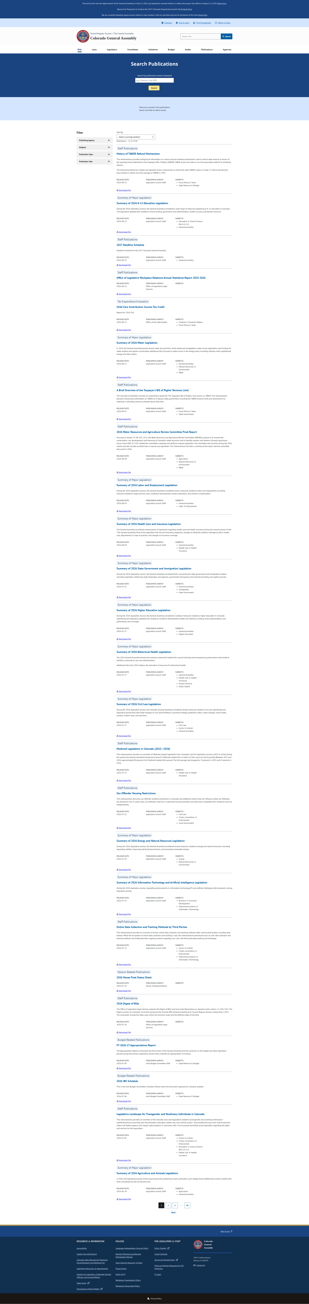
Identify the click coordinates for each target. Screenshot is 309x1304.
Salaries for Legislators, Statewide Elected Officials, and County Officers (94, 1275)
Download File (125, 190)
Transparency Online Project (88, 1289)
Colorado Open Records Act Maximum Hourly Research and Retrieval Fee (92, 1261)
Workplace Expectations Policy (128, 1280)
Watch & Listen (224, 23)
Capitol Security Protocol (87, 1254)
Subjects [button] (82, 147)
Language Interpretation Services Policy (132, 1248)
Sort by (120, 132)
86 (187, 1205)
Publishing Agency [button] (87, 140)
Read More (187, 9)
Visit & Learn (184, 23)
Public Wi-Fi (120, 1274)
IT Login (157, 1274)
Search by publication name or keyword (154, 75)
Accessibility (82, 1248)
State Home (81, 1283)
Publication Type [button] (86, 154)
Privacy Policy (121, 1268)
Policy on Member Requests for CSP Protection (169, 1267)
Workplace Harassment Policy (128, 1286)
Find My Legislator (203, 23)
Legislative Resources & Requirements (92, 1268)
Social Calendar (160, 1254)
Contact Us (200, 1265)
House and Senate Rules (164, 1260)
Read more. (222, 3)
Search (228, 36)
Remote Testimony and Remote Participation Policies (128, 1255)
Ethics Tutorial (160, 1248)
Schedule (168, 23)
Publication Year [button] (86, 161)
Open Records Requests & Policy (129, 1263)
